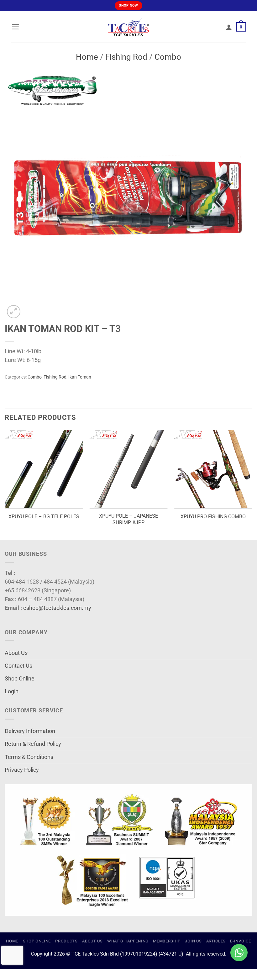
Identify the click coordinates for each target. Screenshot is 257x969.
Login (11, 691)
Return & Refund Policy (33, 744)
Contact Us (18, 666)
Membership (167, 941)
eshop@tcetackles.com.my (57, 608)
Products (66, 941)
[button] (15, 27)
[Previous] (5, 484)
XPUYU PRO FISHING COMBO (213, 517)
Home (87, 57)
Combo (168, 57)
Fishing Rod (126, 57)
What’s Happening (128, 941)
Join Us (193, 941)
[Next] (252, 484)
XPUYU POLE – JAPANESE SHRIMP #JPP (128, 519)
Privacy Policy (22, 770)
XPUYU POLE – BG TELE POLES (43, 517)
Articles (216, 941)
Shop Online (19, 678)
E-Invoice (240, 941)
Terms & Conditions (29, 757)
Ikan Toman (79, 376)
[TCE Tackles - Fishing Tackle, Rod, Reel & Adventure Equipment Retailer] (128, 27)
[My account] (229, 27)
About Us (16, 653)
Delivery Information (30, 731)
